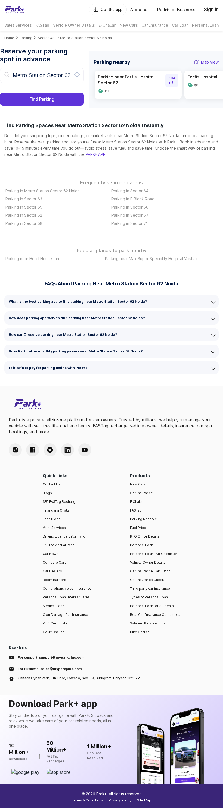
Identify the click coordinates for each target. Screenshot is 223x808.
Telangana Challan (57, 510)
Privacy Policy (120, 800)
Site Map (144, 800)
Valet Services (54, 528)
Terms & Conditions (87, 800)
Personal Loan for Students (152, 606)
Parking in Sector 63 (23, 199)
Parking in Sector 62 (23, 215)
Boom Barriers (54, 580)
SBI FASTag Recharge (60, 502)
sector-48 (46, 38)
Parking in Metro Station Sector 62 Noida (42, 190)
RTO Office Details (144, 536)
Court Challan (53, 632)
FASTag (136, 510)
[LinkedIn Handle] (67, 449)
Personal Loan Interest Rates (66, 597)
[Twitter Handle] (50, 449)
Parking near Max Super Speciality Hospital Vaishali (151, 258)
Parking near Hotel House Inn (32, 258)
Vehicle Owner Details (147, 562)
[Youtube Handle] (84, 449)
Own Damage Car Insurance (65, 615)
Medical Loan (53, 606)
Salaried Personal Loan (148, 623)
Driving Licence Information (65, 536)
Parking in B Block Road (133, 199)
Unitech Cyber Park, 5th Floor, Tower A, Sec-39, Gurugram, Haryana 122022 (79, 678)
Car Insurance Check (147, 580)
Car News (50, 554)
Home (9, 38)
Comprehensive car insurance (67, 588)
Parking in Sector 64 (130, 190)
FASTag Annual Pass (59, 545)
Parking (26, 38)
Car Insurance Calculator (150, 571)
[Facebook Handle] (32, 449)
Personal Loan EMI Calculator (153, 554)
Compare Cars (54, 562)
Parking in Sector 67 (130, 215)
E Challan (137, 502)
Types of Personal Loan (149, 597)
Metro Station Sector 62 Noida (86, 38)
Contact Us (51, 484)
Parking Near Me (143, 519)
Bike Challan (140, 632)
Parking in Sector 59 (23, 207)
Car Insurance (141, 493)
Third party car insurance (150, 588)
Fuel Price (138, 528)
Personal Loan (141, 545)
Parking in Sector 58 (23, 223)
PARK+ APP (96, 154)
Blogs (47, 493)
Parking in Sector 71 (130, 223)
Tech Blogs (51, 519)
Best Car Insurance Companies (155, 615)
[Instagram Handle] (15, 449)
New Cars (138, 484)
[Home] (14, 9)
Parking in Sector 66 (130, 207)
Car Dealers (52, 571)
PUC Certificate (55, 623)
